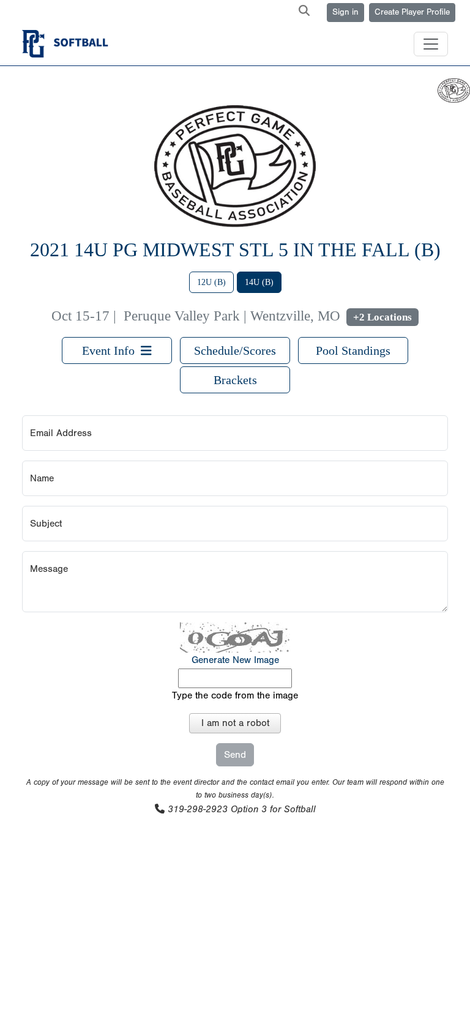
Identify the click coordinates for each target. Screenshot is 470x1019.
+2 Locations (382, 317)
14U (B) (259, 282)
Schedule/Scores (235, 350)
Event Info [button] (111, 350)
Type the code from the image (235, 695)
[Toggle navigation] (431, 44)
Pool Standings (353, 350)
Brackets (235, 380)
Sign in (345, 12)
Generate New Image (235, 659)
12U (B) (211, 282)
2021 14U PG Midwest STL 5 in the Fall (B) (235, 250)
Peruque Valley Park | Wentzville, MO (232, 316)
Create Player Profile (412, 12)
